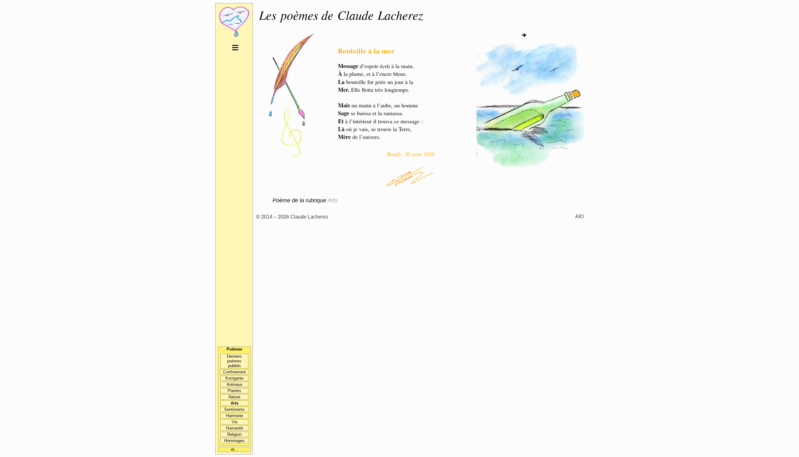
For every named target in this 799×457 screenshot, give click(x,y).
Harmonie (234, 415)
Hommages (234, 440)
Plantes (234, 390)
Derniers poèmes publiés (234, 361)
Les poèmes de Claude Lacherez (341, 14)
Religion (234, 434)
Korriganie (234, 378)
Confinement (234, 372)
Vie (235, 422)
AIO (579, 216)
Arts (234, 403)
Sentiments (234, 409)
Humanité (234, 428)
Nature (234, 397)
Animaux (235, 384)
